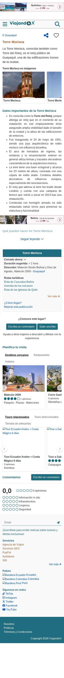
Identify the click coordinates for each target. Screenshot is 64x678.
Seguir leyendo (30, 239)
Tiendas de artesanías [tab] (18, 423)
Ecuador (31, 574)
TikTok (9, 593)
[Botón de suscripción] (58, 522)
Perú (24, 583)
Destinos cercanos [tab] (17, 355)
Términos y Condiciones (18, 631)
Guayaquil (10, 35)
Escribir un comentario (46, 477)
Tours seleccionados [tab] (46, 417)
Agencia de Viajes (13, 544)
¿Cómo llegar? (12, 303)
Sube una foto (47, 326)
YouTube (11, 609)
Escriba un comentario (21, 326)
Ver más (53, 296)
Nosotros (9, 624)
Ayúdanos (8, 556)
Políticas (9, 628)
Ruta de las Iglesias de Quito (21, 289)
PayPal (6, 552)
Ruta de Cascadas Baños (19, 281)
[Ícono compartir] (46, 35)
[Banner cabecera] (32, 6)
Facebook (11, 605)
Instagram (11, 597)
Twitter (9, 601)
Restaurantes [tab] (41, 355)
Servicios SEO (11, 548)
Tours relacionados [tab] (17, 417)
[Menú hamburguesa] (6, 24)
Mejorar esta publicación (18, 306)
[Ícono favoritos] (56, 35)
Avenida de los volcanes (18, 285)
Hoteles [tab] (9, 361)
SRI (4, 560)
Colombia (33, 579)
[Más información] (25, 259)
